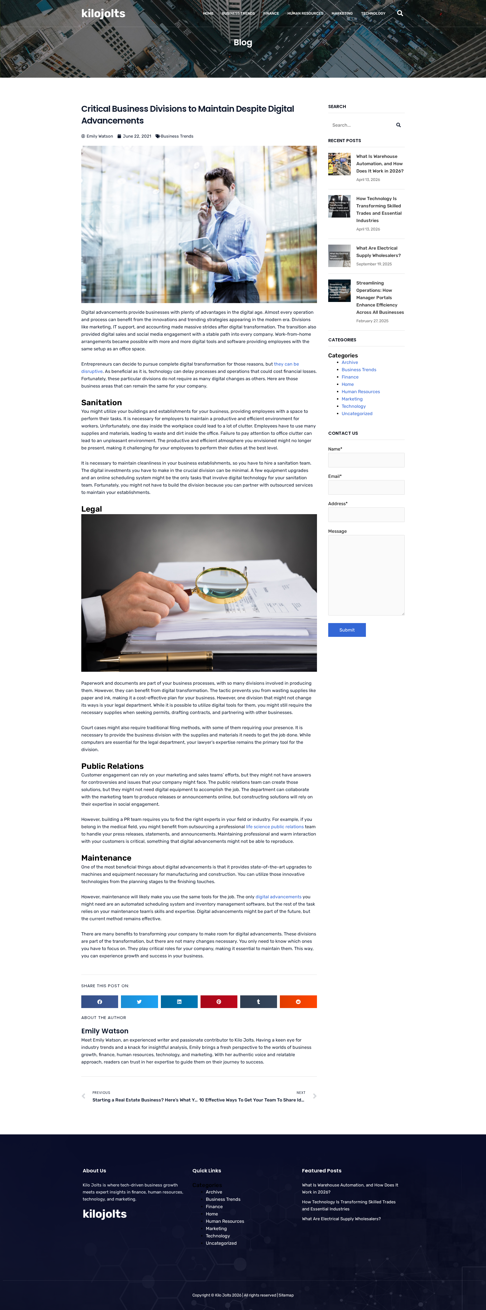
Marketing (342, 13)
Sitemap (286, 1295)
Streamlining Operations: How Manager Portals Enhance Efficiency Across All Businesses (380, 297)
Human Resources (305, 13)
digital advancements (279, 896)
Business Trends (238, 13)
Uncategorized (357, 413)
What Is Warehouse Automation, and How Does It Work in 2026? (380, 164)
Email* (335, 476)
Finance (271, 13)
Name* (335, 449)
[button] (400, 13)
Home (208, 13)
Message (337, 531)
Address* (338, 503)
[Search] (398, 125)
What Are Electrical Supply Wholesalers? (341, 1218)
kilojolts (103, 13)
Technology (373, 13)
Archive (350, 362)
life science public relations (275, 826)
